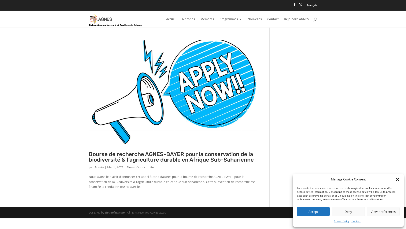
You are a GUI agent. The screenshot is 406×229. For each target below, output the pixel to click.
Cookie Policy (341, 221)
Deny (348, 211)
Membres (207, 19)
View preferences (383, 211)
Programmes (228, 19)
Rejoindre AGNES (296, 19)
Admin (99, 167)
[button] (397, 179)
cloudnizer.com (115, 212)
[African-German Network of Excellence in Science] (101, 19)
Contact (356, 221)
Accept (313, 211)
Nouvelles (255, 19)
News (131, 167)
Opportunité (145, 167)
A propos (188, 19)
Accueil (171, 19)
